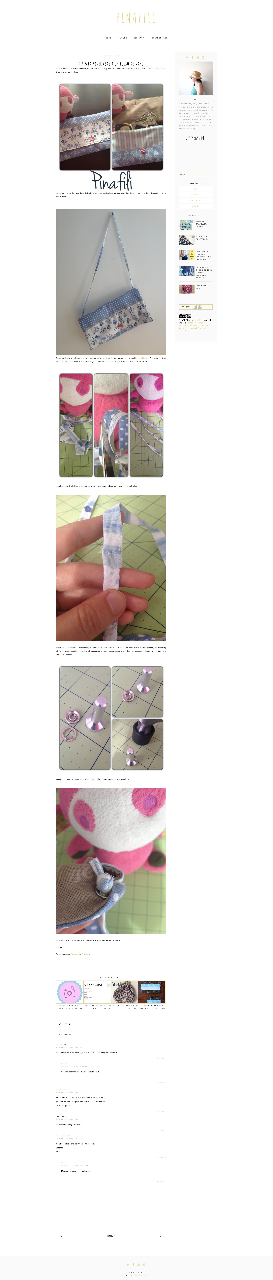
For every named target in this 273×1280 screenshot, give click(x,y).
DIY (195, 189)
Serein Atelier (141, 1275)
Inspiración (139, 38)
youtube (196, 206)
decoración (195, 200)
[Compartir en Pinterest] (67, 1024)
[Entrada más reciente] (61, 1236)
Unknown (61, 1089)
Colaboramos (159, 38)
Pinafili (197, 320)
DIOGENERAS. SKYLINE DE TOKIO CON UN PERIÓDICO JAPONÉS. (204, 273)
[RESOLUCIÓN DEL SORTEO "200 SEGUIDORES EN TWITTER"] (96, 992)
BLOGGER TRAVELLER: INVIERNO (201, 224)
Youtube (122, 38)
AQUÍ (163, 68)
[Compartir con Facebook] (64, 1024)
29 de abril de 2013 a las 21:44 (74, 1165)
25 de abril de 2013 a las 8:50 (69, 1047)
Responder (161, 1058)
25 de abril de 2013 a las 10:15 (69, 1092)
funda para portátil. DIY (202, 238)
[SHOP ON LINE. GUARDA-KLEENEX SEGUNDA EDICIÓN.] (151, 992)
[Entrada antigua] (161, 1236)
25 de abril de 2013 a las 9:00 (74, 1066)
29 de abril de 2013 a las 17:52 (69, 1138)
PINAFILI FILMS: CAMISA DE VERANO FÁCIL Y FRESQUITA (203, 255)
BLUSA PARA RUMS (202, 287)
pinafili (136, 18)
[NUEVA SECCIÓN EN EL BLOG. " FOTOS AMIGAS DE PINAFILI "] (69, 992)
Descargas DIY (196, 138)
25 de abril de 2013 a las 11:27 (69, 1119)
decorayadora (63, 1136)
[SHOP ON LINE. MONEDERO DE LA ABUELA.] (124, 992)
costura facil (196, 194)
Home (108, 38)
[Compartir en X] (60, 1024)
